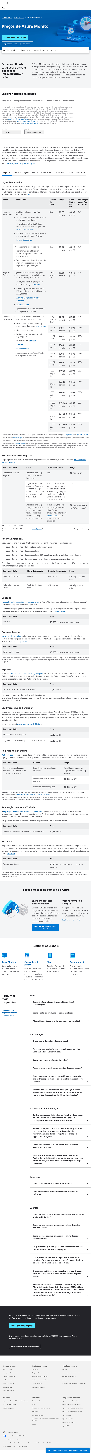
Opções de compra (41, 50)
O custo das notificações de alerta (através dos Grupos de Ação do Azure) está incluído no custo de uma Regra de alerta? (58, 1273)
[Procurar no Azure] (8, 3)
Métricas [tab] (17, 172)
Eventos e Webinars (37, 1415)
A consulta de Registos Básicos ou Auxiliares (20, 602)
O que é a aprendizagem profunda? (72, 1411)
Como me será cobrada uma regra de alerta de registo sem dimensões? (56, 1226)
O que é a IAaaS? (66, 1415)
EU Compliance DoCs (9, 1446)
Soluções (64, 1369)
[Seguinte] (87, 173)
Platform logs (7, 755)
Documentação (77, 962)
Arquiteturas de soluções (69, 1376)
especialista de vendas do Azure (26, 121)
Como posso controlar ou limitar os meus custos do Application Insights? (55, 1146)
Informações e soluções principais (20, 163)
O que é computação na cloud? (70, 1401)
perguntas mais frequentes (30, 123)
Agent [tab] (26, 172)
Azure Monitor (9, 962)
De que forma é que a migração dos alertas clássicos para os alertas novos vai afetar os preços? (58, 1248)
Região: (4, 129)
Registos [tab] (7, 172)
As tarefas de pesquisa (11, 636)
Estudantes (35, 1411)
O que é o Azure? (8, 1369)
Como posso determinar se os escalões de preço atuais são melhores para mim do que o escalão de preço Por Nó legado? (58, 1079)
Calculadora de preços (31, 963)
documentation (53, 515)
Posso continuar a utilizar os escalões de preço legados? (57, 1068)
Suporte (64, 1380)
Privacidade (21, 1443)
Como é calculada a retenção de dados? (50, 1060)
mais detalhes (60, 611)
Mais (52, 50)
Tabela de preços (24, 50)
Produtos (35, 1369)
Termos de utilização (34, 1443)
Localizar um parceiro (9, 1408)
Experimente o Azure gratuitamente (17, 44)
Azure (4, 8)
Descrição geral (9, 50)
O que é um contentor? (68, 1422)
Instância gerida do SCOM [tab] (78, 172)
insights (32, 341)
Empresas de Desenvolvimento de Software (15, 1401)
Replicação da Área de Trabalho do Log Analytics (23, 811)
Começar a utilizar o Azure (10, 1373)
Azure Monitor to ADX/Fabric (29, 724)
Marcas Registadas (48, 1443)
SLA (49, 962)
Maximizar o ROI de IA (38, 1387)
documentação (18, 438)
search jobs (35, 284)
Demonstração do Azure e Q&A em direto (74, 1383)
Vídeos (34, 1424)
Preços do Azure (37, 1373)
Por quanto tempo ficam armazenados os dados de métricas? (55, 1192)
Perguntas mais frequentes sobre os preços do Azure (9, 1012)
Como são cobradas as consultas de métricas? (53, 1183)
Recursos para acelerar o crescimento (72, 1373)
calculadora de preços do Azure (18, 119)
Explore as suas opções (71, 920)
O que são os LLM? (67, 1419)
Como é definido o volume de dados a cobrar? (53, 1013)
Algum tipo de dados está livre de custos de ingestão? (56, 1021)
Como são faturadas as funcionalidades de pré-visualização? (53, 1003)
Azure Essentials (7, 1387)
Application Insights (82, 435)
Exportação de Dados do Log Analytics (27, 673)
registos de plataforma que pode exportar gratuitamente (32, 794)
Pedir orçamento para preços (15, 38)
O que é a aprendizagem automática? (72, 1408)
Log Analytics (70, 435)
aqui (29, 194)
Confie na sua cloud (8, 1383)
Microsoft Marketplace (9, 1404)
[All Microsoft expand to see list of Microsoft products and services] (2, 3)
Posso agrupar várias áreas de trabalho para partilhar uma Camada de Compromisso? (57, 1050)
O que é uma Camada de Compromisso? (50, 1041)
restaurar (11, 853)
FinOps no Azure (37, 1383)
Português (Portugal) (12, 1432)
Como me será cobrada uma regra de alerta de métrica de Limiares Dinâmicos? (58, 1215)
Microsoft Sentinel (19, 444)
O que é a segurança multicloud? (71, 1404)
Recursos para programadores (41, 1408)
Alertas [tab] (35, 172)
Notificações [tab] (46, 172)
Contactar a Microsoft (9, 1443)
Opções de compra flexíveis (40, 1380)
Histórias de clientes (8, 1390)
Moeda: (27, 129)
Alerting (19, 345)
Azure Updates (37, 529)
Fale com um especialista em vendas (45, 927)
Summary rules (22, 304)
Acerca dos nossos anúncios (64, 1443)
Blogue (34, 1404)
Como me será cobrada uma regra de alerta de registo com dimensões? (56, 1237)
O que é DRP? (65, 1426)
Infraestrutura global (9, 1376)
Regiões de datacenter (9, 1380)
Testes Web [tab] (59, 172)
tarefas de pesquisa (24, 229)
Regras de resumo (24, 240)
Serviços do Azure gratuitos (40, 1376)
